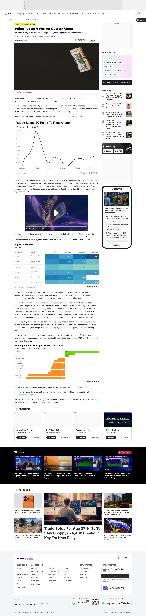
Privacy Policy (37, 612)
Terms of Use (26, 612)
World (33, 574)
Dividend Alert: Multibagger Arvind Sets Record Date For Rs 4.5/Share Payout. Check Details (116, 512)
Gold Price (35, 581)
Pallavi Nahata (24, 36)
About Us (17, 612)
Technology (52, 574)
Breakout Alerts (22, 574)
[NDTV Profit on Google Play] (108, 603)
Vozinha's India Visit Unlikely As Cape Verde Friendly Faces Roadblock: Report (117, 537)
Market (47, 400)
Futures (19, 581)
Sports (66, 574)
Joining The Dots (112, 430)
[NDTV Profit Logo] (25, 558)
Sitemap (46, 612)
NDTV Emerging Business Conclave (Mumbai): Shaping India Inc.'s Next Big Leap (57, 476)
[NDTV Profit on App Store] (124, 603)
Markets (44, 14)
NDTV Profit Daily (53, 430)
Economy (61, 14)
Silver (20, 402)
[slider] (56, 226)
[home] (16, 12)
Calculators (35, 584)
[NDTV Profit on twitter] (19, 604)
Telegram (83, 571)
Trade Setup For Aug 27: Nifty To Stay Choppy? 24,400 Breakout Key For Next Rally (72, 533)
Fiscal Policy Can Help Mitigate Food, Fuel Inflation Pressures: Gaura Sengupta (85, 476)
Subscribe (21, 437)
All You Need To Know (24, 430)
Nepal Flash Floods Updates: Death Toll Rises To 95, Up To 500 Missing (27, 536)
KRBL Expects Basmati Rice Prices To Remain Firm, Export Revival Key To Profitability (117, 476)
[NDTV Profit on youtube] (30, 604)
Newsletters (84, 568)
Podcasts (83, 574)
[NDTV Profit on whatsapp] (34, 604)
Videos (66, 578)
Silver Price (52, 581)
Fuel (92, 400)
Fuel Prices (68, 581)
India (65, 571)
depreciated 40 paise (35, 106)
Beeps (83, 14)
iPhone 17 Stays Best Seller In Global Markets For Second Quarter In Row (27, 511)
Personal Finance (93, 14)
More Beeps (116, 245)
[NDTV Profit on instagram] (23, 604)
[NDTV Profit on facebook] (15, 604)
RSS (52, 612)
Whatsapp (83, 578)
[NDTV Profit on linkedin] (27, 604)
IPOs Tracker (21, 587)
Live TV (29, 14)
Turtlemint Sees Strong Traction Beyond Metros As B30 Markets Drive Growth (26, 476)
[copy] (98, 40)
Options (19, 584)
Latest (37, 14)
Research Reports (73, 14)
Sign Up (115, 576)
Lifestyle (34, 578)
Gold (97, 400)
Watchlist (20, 571)
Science (50, 578)
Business (53, 14)
